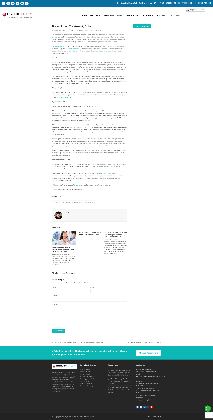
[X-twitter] (27, 3)
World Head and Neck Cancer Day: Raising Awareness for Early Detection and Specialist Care (119, 372)
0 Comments (97, 30)
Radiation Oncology (86, 386)
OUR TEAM (161, 16)
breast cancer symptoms (65, 97)
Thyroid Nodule (85, 372)
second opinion (60, 46)
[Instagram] (8, 3)
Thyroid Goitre (85, 369)
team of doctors (74, 49)
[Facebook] (3, 3)
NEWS (119, 16)
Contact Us (157, 417)
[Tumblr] (147, 407)
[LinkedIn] (144, 407)
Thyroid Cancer (85, 374)
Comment (56, 304)
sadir (72, 30)
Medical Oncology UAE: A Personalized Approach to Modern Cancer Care (119, 381)
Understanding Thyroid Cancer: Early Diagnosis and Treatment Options (63, 249)
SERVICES (94, 16)
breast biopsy (108, 173)
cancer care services (108, 51)
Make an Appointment (148, 353)
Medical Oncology (86, 383)
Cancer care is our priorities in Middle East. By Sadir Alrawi (89, 233)
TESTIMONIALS (132, 16)
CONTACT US (174, 16)
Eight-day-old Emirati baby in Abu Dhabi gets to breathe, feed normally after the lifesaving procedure (115, 235)
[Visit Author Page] (58, 215)
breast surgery (98, 176)
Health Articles (83, 30)
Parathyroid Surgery (87, 377)
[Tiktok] (17, 3)
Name (54, 287)
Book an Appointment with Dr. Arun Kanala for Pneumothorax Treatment (77, 343)
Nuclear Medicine (86, 381)
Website (55, 296)
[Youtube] (22, 3)
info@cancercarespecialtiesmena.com (150, 377)
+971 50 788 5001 (150, 372)
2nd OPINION (109, 16)
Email (92, 287)
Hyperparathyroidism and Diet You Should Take (143, 343)
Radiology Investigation (88, 379)
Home (148, 417)
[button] (95, 15)
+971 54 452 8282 (147, 369)
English (192, 10)
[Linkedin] (13, 3)
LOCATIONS (146, 16)
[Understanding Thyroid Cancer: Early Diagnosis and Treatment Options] (64, 238)
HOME (84, 16)
